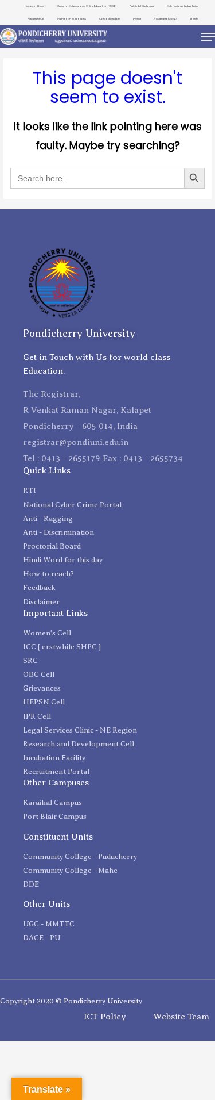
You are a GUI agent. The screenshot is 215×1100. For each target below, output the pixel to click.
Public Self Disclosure (142, 6)
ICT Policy (105, 1016)
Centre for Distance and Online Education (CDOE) (86, 6)
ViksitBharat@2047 (165, 18)
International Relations (71, 18)
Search (194, 18)
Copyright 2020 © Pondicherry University (71, 1000)
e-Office (137, 18)
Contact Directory (109, 18)
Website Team (181, 1016)
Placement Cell (36, 18)
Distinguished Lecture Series (182, 6)
